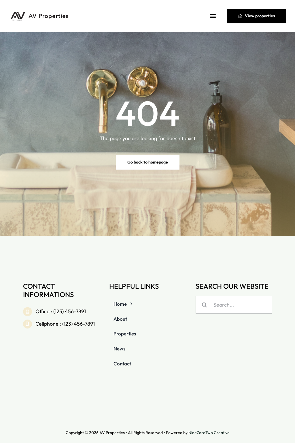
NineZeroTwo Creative (209, 432)
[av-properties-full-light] (40, 13)
